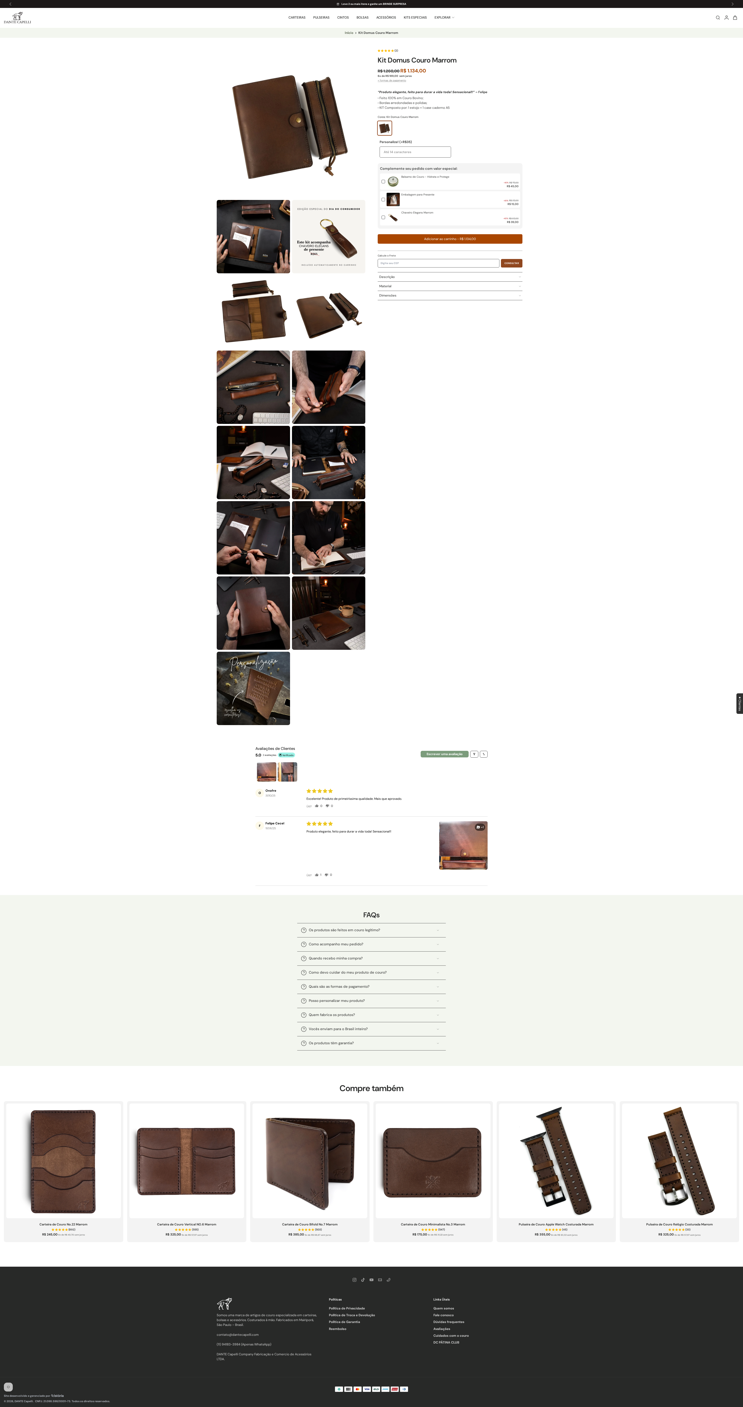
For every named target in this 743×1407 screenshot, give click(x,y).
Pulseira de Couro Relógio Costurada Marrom (679, 1224)
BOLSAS (363, 17)
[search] (718, 17)
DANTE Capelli (24, 1401)
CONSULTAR (511, 263)
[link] (393, 181)
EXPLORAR (442, 17)
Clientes (740, 703)
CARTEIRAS (297, 17)
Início (349, 33)
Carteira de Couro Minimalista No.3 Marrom (433, 1224)
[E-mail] (380, 1280)
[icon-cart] (735, 17)
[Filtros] (474, 754)
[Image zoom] (291, 123)
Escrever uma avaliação (445, 754)
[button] (450, 239)
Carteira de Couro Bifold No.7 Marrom (310, 1224)
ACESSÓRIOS (386, 17)
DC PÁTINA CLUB (446, 1342)
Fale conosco (443, 1315)
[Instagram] (354, 1280)
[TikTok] (363, 1280)
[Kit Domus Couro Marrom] (385, 128)
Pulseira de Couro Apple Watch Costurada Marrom (556, 1224)
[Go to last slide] (10, 4)
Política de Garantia (344, 1322)
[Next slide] (732, 4)
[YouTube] (371, 1280)
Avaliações (441, 1328)
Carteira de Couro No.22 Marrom (63, 1224)
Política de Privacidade (347, 1308)
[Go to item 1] (266, 772)
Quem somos (443, 1308)
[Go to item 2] (287, 772)
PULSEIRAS (321, 17)
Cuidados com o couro (451, 1335)
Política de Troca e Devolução (352, 1315)
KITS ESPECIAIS (415, 17)
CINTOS (343, 17)
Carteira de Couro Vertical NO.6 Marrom (186, 1224)
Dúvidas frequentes (448, 1322)
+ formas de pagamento (392, 80)
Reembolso (337, 1328)
